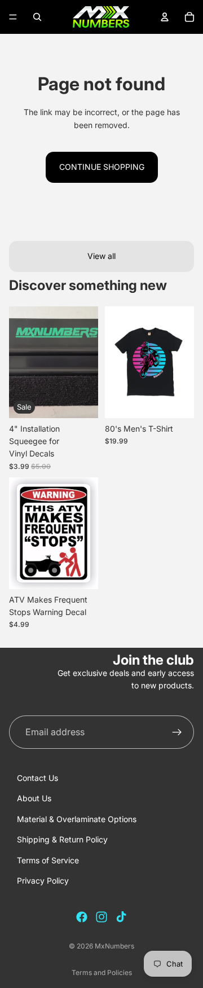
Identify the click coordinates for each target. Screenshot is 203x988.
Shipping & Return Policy (62, 839)
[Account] (164, 17)
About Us (34, 798)
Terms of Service (48, 860)
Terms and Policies (102, 972)
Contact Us (37, 778)
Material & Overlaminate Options (76, 819)
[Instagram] (101, 917)
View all (101, 256)
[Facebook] (82, 917)
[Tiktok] (121, 917)
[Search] (37, 17)
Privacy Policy (43, 880)
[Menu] (13, 17)
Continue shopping (101, 167)
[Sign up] (177, 732)
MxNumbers (114, 946)
